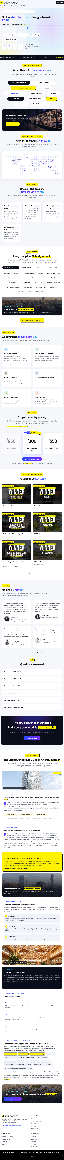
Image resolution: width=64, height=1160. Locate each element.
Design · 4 (39, 267)
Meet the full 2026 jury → (32, 652)
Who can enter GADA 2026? (12, 672)
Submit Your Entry (6, 1139)
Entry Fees (4, 1141)
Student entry (35, 35)
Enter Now (60, 2)
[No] (62, 1155)
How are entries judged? (11, 693)
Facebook (33, 1136)
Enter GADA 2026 (32, 738)
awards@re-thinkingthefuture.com (11, 1125)
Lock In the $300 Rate (32, 459)
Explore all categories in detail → (32, 320)
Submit (20, 6)
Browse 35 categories (10, 39)
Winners (33, 1126)
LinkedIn (33, 1141)
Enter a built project (9, 35)
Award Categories (36, 1121)
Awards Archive (35, 1128)
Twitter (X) (34, 1146)
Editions (25, 6)
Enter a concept (22, 35)
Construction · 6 (53, 267)
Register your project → (13, 1099)
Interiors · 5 (26, 267)
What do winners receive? (12, 700)
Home (1, 6)
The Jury (33, 1123)
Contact (4, 1144)
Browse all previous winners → (32, 573)
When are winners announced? (13, 707)
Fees (12, 6)
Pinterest (33, 1144)
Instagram (34, 1139)
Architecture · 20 (10, 267)
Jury (16, 6)
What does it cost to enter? (12, 679)
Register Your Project (7, 1136)
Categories (7, 6)
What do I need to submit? (12, 686)
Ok (32, 1156)
